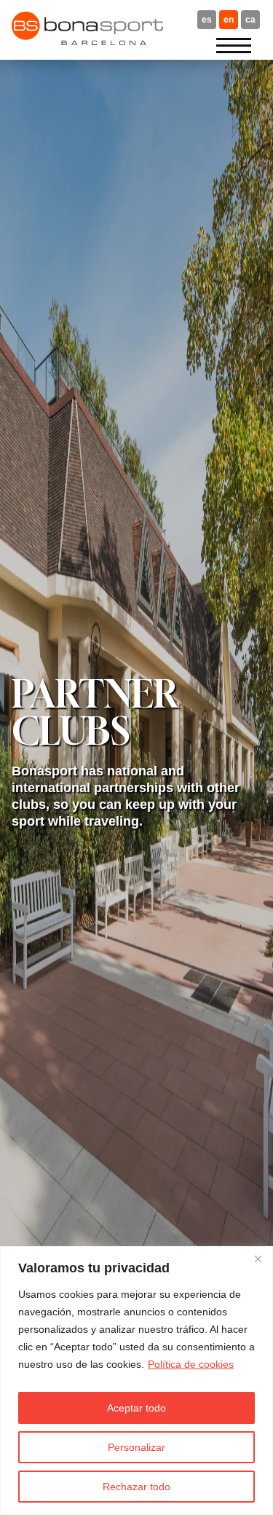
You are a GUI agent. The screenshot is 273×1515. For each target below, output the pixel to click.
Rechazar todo (136, 1486)
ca (250, 20)
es (207, 20)
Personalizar (136, 1447)
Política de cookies (191, 1364)
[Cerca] (257, 1258)
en (228, 20)
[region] (136, 1380)
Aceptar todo (136, 1408)
